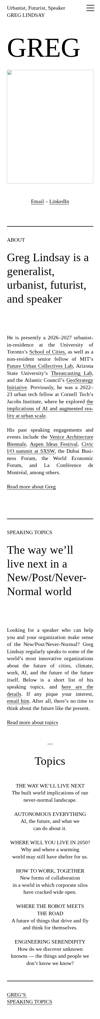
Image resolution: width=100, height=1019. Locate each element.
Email (37, 201)
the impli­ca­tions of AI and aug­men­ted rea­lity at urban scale (50, 408)
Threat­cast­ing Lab (71, 373)
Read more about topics (32, 722)
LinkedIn (59, 201)
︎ (90, 8)
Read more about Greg (31, 486)
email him (18, 701)
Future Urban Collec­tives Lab (40, 366)
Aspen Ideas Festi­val (54, 444)
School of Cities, (47, 352)
